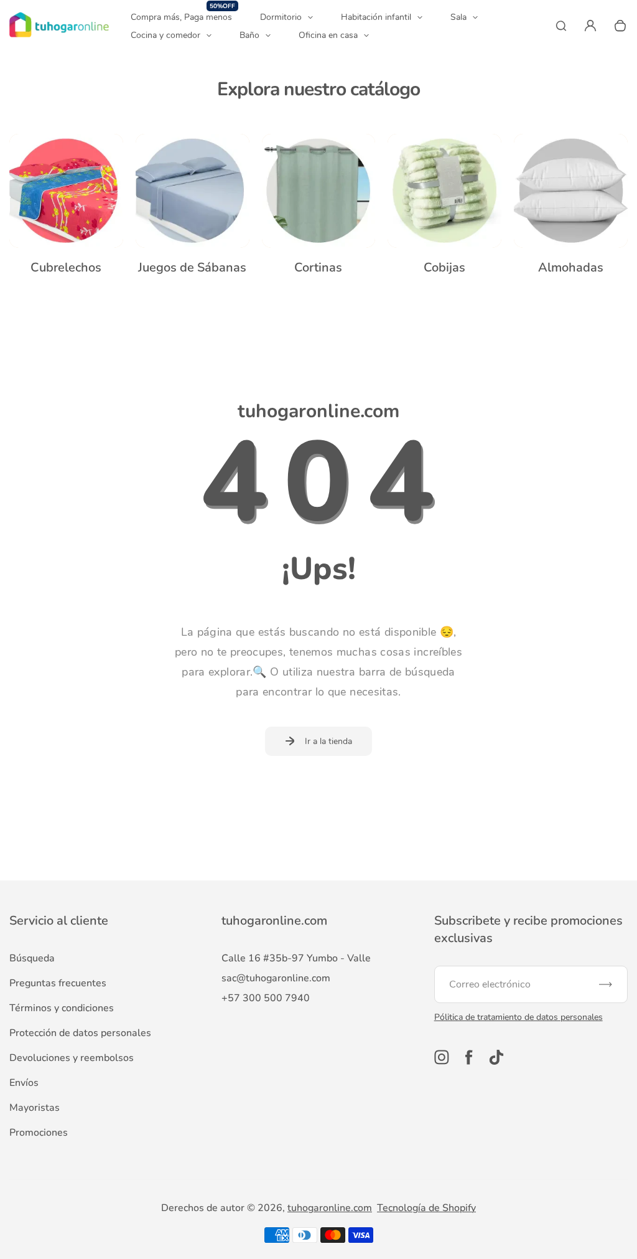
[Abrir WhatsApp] (606, 1228)
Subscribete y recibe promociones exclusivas (528, 929)
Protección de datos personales (80, 1033)
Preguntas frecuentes (57, 983)
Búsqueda (32, 958)
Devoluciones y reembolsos (71, 1058)
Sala (458, 17)
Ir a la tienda (328, 741)
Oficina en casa (328, 35)
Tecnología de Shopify (426, 1208)
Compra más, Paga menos (183, 16)
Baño (249, 35)
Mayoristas (34, 1108)
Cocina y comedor (165, 35)
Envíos (24, 1083)
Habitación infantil (376, 17)
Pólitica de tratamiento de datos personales (518, 1017)
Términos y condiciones (61, 1008)
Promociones (38, 1132)
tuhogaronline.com (329, 1208)
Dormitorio (281, 17)
